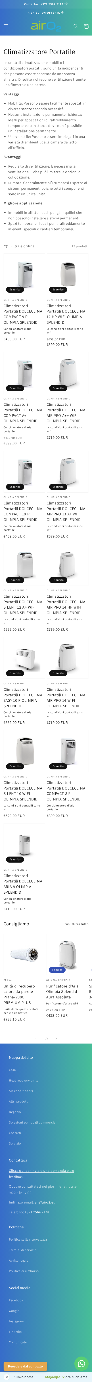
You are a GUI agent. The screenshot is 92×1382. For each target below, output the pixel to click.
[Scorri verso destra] (56, 1039)
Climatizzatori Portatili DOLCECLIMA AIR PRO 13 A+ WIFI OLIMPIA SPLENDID (66, 511)
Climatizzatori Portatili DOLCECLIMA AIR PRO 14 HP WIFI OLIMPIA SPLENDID (66, 604)
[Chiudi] (7, 1377)
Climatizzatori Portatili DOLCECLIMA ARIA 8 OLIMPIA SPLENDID (23, 884)
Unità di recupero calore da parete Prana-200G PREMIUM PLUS (19, 994)
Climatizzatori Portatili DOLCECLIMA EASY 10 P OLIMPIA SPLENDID (23, 697)
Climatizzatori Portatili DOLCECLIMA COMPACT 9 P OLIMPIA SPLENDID (23, 314)
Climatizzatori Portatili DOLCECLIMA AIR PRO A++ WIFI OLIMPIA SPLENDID (66, 412)
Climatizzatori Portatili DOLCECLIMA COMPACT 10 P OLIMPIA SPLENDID (23, 511)
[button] (6, 26)
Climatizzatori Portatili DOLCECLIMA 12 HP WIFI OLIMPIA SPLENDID (66, 314)
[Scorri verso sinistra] (36, 1039)
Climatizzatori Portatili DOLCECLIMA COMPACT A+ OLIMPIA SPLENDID (23, 412)
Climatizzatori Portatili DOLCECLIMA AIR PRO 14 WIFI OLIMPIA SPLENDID (66, 697)
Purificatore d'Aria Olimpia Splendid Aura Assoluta (62, 991)
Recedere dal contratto (25, 1366)
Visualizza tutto (76, 924)
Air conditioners (21, 1091)
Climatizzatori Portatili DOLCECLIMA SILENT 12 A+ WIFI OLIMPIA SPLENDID (23, 604)
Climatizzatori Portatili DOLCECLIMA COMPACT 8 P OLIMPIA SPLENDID (66, 791)
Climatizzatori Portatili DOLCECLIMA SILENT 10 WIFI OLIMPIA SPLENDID (23, 791)
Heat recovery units (23, 1080)
